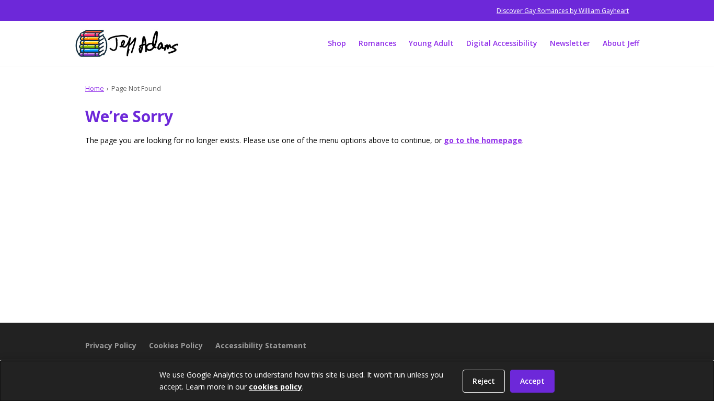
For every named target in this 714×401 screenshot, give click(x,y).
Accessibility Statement (260, 345)
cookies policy (275, 387)
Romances (377, 43)
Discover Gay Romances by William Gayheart (563, 10)
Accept (532, 381)
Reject (484, 381)
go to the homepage (483, 140)
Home (94, 88)
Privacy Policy (110, 345)
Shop (337, 43)
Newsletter (570, 43)
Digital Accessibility (501, 43)
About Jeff (621, 43)
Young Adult (431, 43)
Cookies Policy (176, 345)
